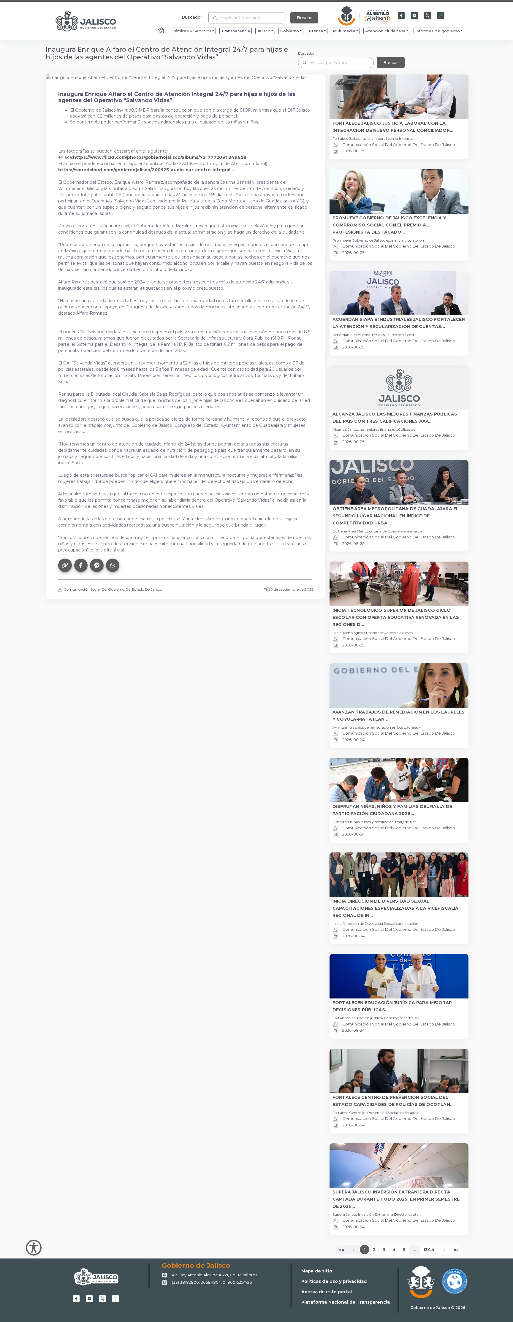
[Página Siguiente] (444, 1249)
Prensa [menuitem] (316, 30)
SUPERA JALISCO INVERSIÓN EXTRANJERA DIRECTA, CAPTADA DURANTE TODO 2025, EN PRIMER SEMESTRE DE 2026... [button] (396, 1199)
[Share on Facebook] (81, 565)
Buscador (192, 17)
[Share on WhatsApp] (113, 565)
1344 (429, 1249)
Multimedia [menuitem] (344, 30)
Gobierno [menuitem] (289, 30)
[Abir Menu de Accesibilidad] (34, 1247)
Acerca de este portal (326, 1291)
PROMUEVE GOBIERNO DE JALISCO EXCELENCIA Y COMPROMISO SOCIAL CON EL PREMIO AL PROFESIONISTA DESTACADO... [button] (389, 225)
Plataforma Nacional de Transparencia (345, 1302)
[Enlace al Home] (161, 30)
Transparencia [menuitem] (235, 30)
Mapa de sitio (316, 1271)
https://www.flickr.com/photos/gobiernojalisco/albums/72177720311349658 (159, 157)
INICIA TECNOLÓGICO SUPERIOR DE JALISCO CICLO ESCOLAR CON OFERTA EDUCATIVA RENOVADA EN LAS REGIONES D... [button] (395, 617)
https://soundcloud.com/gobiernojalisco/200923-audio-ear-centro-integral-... (147, 169)
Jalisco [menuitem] (263, 30)
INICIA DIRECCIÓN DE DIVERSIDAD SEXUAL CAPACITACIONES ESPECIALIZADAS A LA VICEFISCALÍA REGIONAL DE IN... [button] (395, 908)
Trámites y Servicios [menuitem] (191, 30)
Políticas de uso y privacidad (334, 1281)
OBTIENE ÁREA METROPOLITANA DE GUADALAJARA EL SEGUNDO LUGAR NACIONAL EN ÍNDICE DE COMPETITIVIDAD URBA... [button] (395, 516)
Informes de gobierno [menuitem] (437, 30)
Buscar (304, 17)
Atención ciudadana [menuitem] (385, 30)
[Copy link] (65, 565)
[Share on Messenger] (97, 565)
